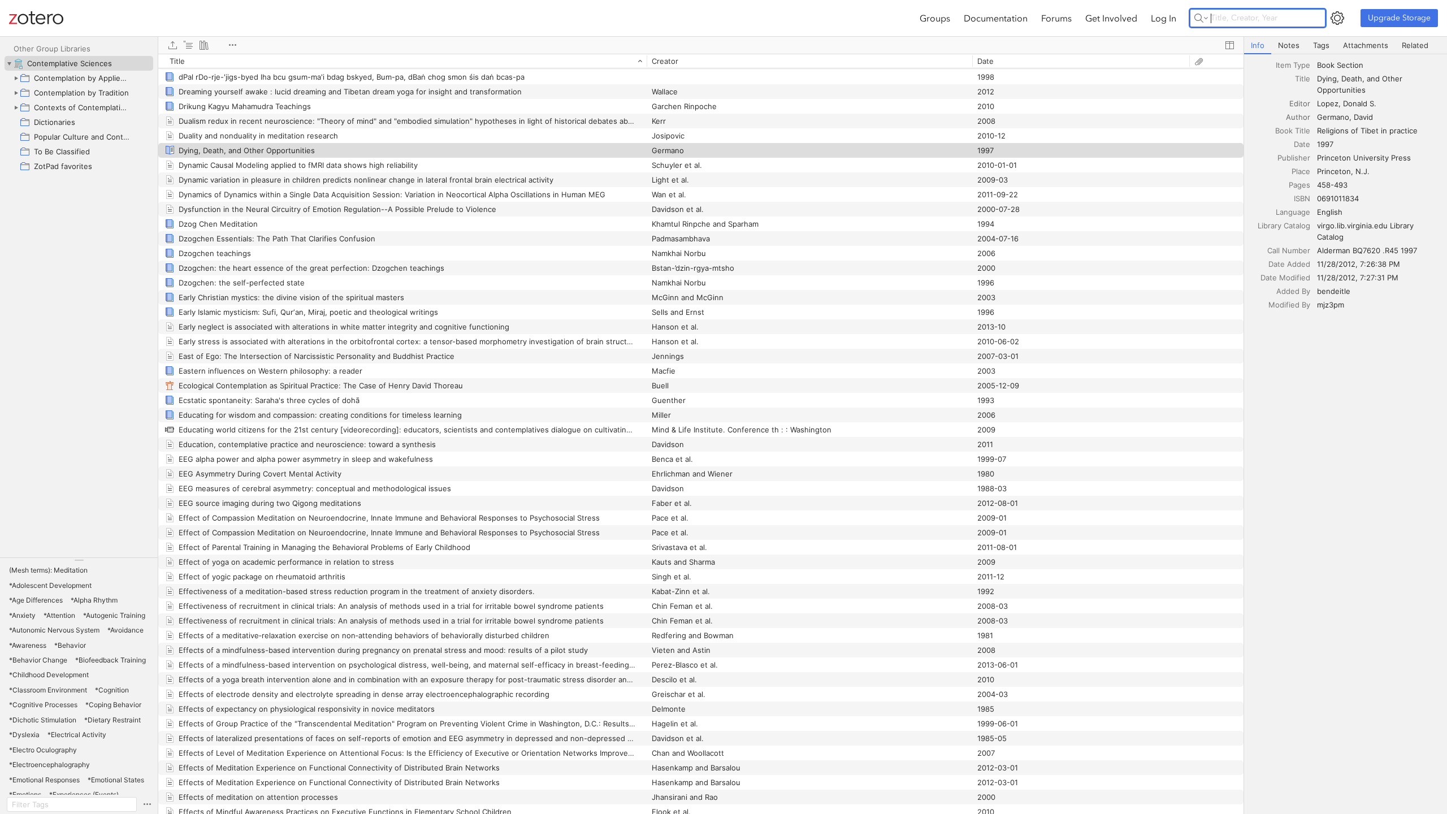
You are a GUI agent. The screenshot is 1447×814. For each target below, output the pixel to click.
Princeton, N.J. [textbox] (1343, 171)
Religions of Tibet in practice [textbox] (1367, 130)
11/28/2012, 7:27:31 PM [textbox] (1357, 277)
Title (1302, 78)
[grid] (701, 434)
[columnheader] (402, 61)
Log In (1163, 18)
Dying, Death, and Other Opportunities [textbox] (1361, 84)
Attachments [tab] (1365, 45)
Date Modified (1285, 277)
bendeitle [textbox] (1333, 291)
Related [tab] (1415, 45)
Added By (1293, 291)
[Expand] (15, 78)
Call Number (1288, 250)
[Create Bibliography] (204, 45)
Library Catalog (1284, 225)
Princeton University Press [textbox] (1364, 157)
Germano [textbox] (1333, 117)
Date (1302, 144)
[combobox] (1378, 65)
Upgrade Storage (1399, 18)
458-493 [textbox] (1332, 184)
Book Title (1292, 130)
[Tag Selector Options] (147, 804)
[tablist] (1345, 45)
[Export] (172, 45)
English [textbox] (1329, 212)
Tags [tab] (1321, 45)
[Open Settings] (1337, 18)
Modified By (1289, 304)
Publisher (1293, 157)
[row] (701, 61)
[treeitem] (79, 63)
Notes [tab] (1288, 45)
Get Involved (1111, 18)
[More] (232, 45)
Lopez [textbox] (1327, 103)
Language (1293, 212)
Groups (935, 18)
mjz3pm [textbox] (1330, 304)
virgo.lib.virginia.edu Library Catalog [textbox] (1366, 231)
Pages (1299, 184)
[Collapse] (9, 63)
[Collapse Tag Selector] (79, 560)
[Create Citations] (188, 45)
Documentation (996, 18)
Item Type (1293, 65)
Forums (1056, 18)
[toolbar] (701, 45)
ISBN (1302, 198)
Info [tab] (1257, 45)
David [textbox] (1363, 117)
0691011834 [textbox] (1338, 198)
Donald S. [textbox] (1359, 103)
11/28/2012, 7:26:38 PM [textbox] (1358, 264)
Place (1301, 171)
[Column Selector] (1229, 45)
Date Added (1289, 264)
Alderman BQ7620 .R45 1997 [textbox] (1367, 250)
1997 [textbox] (1325, 144)
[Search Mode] (1201, 18)
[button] (48, 570)
